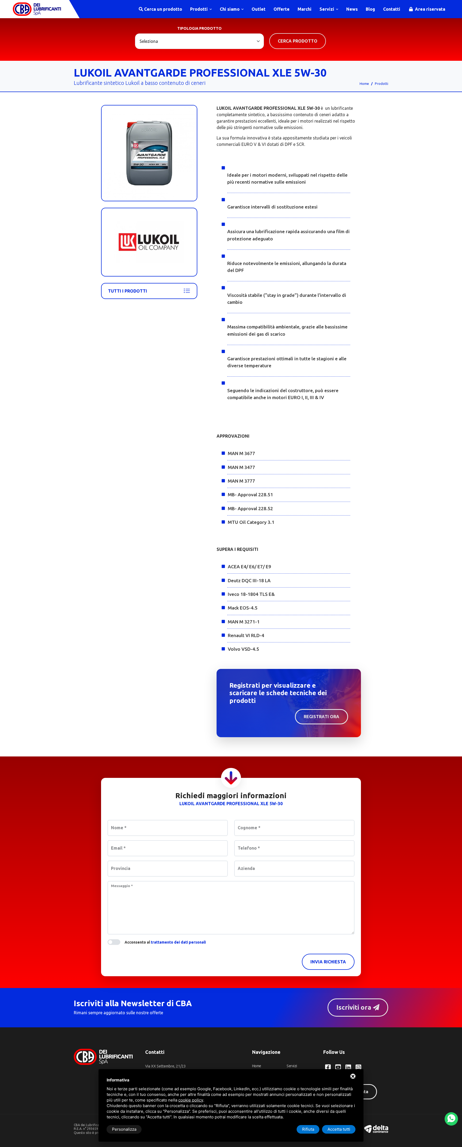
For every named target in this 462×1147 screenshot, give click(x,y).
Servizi (327, 9)
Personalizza (124, 1129)
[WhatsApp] (451, 1119)
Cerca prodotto (297, 41)
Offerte (282, 9)
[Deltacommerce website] (376, 1128)
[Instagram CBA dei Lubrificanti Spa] (358, 1067)
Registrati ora (321, 716)
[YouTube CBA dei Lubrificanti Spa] (338, 1067)
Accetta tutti (339, 1129)
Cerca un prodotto (162, 9)
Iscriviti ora (354, 1007)
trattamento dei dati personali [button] (178, 942)
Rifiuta (308, 1129)
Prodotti (199, 9)
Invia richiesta (328, 961)
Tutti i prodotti (127, 291)
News (352, 9)
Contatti (391, 9)
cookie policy (190, 1100)
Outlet (258, 9)
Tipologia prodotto (199, 28)
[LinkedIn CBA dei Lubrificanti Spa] (348, 1067)
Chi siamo (230, 9)
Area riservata (429, 9)
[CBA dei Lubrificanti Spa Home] (37, 9)
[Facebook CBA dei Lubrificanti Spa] (328, 1067)
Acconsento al (165, 942)
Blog (370, 9)
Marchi (304, 9)
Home (364, 83)
